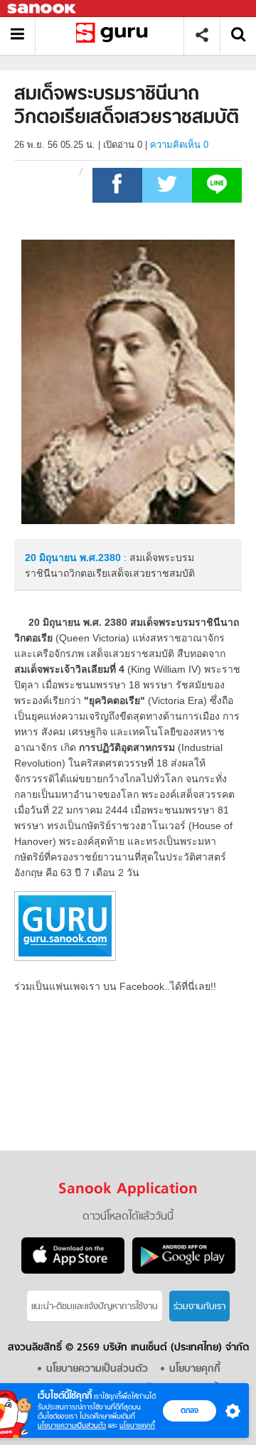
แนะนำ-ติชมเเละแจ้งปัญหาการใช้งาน (94, 1306)
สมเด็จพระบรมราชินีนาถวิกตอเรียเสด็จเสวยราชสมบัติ (115, 35)
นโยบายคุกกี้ (137, 1425)
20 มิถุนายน (52, 557)
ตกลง (189, 1410)
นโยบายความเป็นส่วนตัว (72, 1425)
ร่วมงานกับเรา (199, 1306)
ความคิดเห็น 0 (179, 144)
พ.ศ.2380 (100, 557)
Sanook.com (42, 9)
